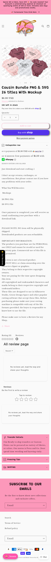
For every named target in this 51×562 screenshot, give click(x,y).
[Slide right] (30, 82)
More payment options (25, 138)
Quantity (5, 113)
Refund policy (11, 528)
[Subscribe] (43, 505)
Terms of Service (13, 523)
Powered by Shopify (35, 557)
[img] (7, 339)
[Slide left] (20, 82)
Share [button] (7, 326)
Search (8, 518)
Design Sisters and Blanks (22, 557)
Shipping (5, 101)
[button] (3, 26)
